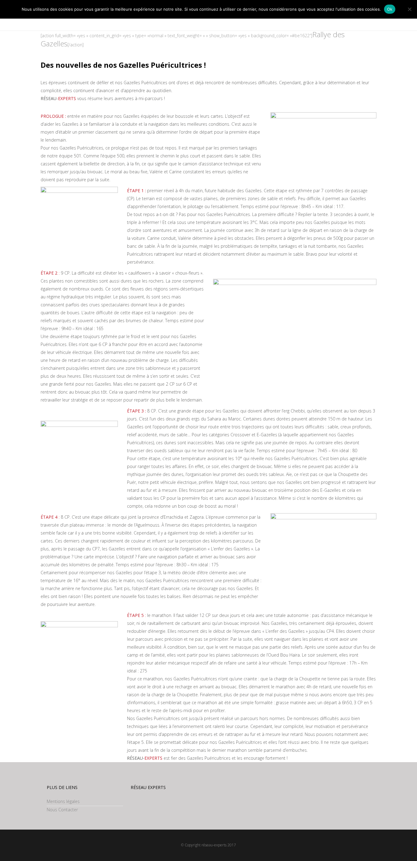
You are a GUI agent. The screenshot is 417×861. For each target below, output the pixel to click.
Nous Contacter (62, 809)
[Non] (409, 9)
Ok (390, 9)
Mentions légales (63, 801)
